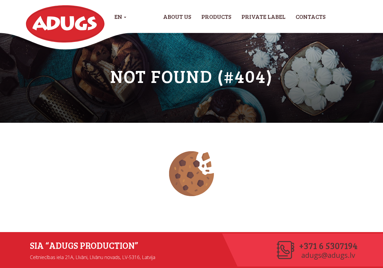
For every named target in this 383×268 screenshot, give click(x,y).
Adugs (65, 24)
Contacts (311, 16)
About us (177, 16)
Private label (263, 16)
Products (216, 16)
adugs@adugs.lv (328, 255)
